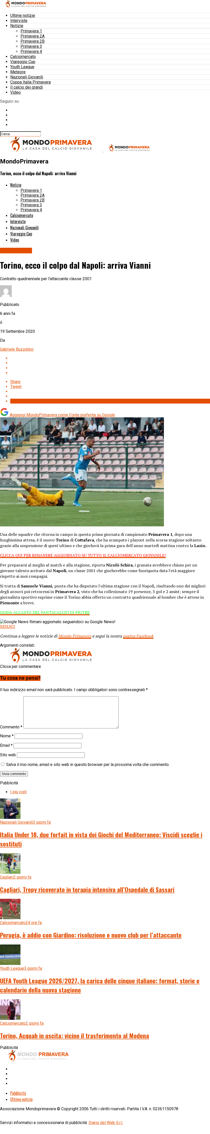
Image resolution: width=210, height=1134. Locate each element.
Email (6, 745)
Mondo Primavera (74, 636)
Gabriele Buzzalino (17, 349)
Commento (11, 727)
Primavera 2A (32, 36)
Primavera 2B (32, 41)
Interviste (18, 20)
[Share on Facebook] (110, 358)
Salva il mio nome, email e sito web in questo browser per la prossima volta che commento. (88, 764)
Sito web (8, 754)
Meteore (18, 71)
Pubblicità (18, 1093)
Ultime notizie (22, 15)
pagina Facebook (138, 636)
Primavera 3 (31, 46)
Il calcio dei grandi (26, 87)
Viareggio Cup (22, 61)
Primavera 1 (31, 31)
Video (15, 92)
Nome (7, 736)
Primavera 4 (31, 51)
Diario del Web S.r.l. (106, 1122)
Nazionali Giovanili (26, 77)
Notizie (16, 25)
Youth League (22, 66)
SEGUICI (7, 626)
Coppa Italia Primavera (30, 82)
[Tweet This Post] (110, 363)
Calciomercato (23, 56)
